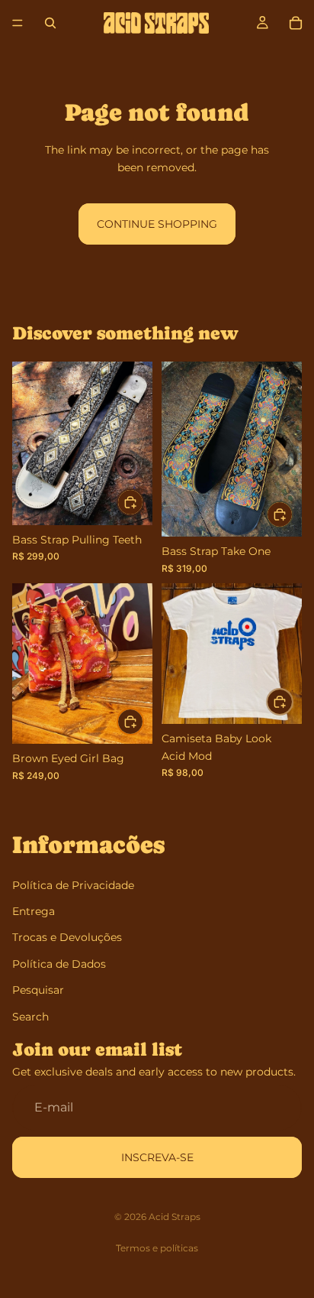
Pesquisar (38, 990)
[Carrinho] (295, 23)
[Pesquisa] (50, 23)
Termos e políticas (157, 1248)
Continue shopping (157, 224)
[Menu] (17, 23)
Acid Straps (174, 1216)
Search (30, 1016)
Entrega (33, 911)
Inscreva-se (157, 1157)
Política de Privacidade (73, 885)
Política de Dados (59, 964)
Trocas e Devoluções (67, 937)
